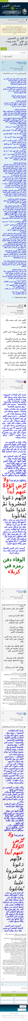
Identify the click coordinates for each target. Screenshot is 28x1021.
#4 (2, 601)
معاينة (14, 998)
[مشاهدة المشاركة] (19, 606)
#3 (2, 391)
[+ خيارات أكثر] (3, 300)
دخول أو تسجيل (5, 1)
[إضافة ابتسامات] (2, 984)
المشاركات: (20, 69)
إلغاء (14, 1001)
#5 (2, 723)
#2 (2, 317)
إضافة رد (14, 995)
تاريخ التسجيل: (19, 68)
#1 (2, 73)
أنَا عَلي (13, 297)
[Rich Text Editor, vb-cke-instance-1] (14, 988)
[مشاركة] (3, 69)
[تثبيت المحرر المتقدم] (5, 984)
